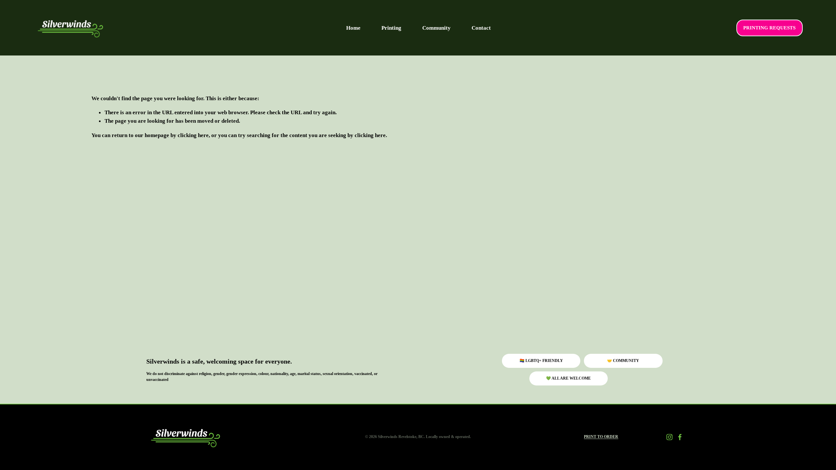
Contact (481, 27)
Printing (391, 27)
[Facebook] (680, 437)
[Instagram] (669, 437)
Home (353, 27)
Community (436, 27)
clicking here (193, 135)
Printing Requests (769, 27)
